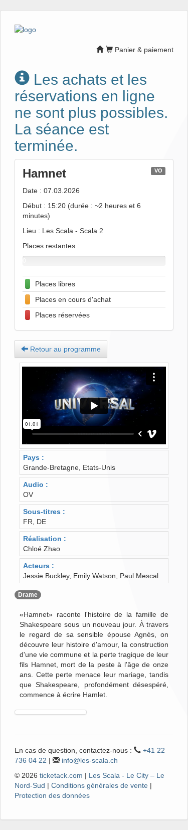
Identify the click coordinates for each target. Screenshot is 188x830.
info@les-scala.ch (90, 760)
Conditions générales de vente (99, 785)
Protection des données (52, 795)
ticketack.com (61, 775)
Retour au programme (64, 349)
